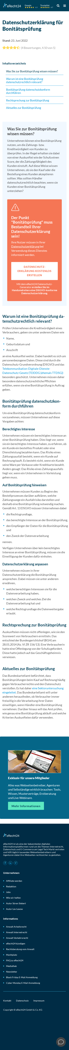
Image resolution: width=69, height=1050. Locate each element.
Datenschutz (22, 1000)
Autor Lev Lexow (14, 909)
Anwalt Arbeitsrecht (16, 926)
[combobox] (59, 5)
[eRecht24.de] (28, 6)
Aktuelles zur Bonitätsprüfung (23, 107)
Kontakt (7, 1000)
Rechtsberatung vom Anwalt (20, 949)
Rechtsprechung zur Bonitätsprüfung (27, 100)
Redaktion (11, 886)
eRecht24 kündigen (15, 943)
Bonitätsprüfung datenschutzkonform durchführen (28, 91)
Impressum (38, 1000)
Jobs (8, 892)
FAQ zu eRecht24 (14, 960)
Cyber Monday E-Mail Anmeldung (23, 983)
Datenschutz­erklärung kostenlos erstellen (34, 271)
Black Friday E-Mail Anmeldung (22, 977)
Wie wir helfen (13, 897)
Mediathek (11, 966)
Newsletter (11, 971)
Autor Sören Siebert (16, 903)
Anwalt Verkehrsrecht (17, 938)
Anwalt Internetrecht (16, 932)
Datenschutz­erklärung (25, 246)
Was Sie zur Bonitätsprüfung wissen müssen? (32, 71)
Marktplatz (11, 954)
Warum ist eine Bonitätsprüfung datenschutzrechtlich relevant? (24, 80)
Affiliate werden (14, 880)
